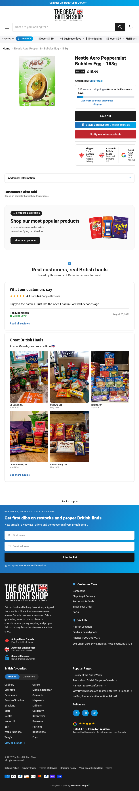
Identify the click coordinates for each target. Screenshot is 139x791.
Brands (12, 676)
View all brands (13, 743)
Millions (37, 705)
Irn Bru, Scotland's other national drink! (95, 696)
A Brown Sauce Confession (88, 685)
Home (6, 48)
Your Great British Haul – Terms (95, 768)
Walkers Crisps (13, 732)
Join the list (69, 557)
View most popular (25, 240)
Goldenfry (38, 710)
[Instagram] (85, 713)
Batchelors (11, 695)
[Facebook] (76, 713)
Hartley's (37, 726)
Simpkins (10, 705)
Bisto (7, 710)
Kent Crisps (39, 732)
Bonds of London (14, 700)
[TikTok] (94, 713)
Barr (7, 726)
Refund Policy (12, 768)
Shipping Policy (68, 768)
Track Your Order (82, 606)
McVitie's (10, 689)
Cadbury (9, 684)
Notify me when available (105, 134)
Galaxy (36, 684)
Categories (29, 676)
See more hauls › (20, 474)
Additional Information (21, 178)
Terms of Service (48, 768)
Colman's (37, 695)
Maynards (38, 700)
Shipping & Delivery (84, 596)
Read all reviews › (20, 323)
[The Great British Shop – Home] (68, 14)
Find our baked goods (85, 632)
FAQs (76, 612)
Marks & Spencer (42, 689)
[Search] (120, 27)
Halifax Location (82, 626)
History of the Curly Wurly (87, 675)
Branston (37, 721)
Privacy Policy (29, 768)
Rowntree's (38, 716)
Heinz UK (10, 721)
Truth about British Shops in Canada (93, 680)
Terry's (8, 737)
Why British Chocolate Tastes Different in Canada (101, 691)
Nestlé (8, 716)
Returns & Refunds (83, 601)
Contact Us (79, 591)
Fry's (34, 737)
